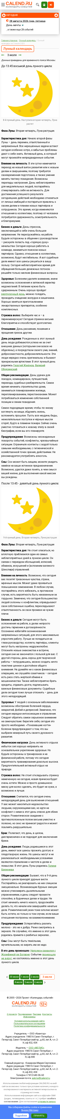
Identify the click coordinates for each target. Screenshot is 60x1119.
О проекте (12, 1014)
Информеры (29, 1017)
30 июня (14, 976)
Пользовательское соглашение (29, 1023)
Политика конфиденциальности (29, 1026)
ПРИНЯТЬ (39, 1115)
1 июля (25, 976)
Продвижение (25, 1014)
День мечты (13, 25)
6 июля (38, 982)
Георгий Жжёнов (23, 365)
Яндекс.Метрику (29, 1110)
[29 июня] (7, 977)
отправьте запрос (47, 1101)
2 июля (35, 976)
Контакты (47, 1014)
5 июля (28, 982)
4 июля (18, 982)
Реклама (37, 1014)
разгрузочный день (13, 294)
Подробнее (21, 1115)
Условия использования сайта (29, 1021)
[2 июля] (2, 55)
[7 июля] (45, 982)
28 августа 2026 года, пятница (27, 21)
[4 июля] (20, 55)
